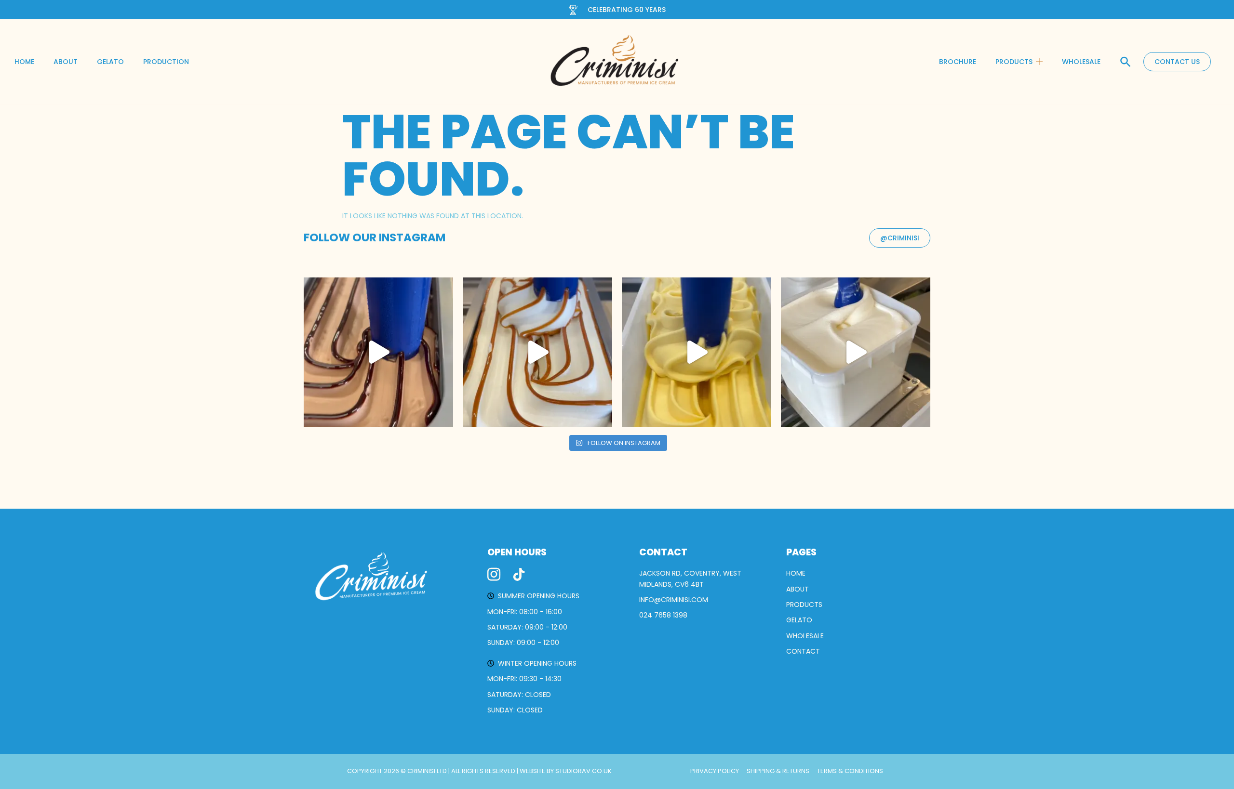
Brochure (957, 61)
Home (24, 61)
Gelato (110, 61)
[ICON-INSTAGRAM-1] (493, 574)
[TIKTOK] (518, 574)
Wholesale (1081, 61)
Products (1014, 61)
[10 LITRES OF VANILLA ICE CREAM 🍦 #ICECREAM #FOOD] (855, 352)
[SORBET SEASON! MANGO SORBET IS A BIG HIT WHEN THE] (696, 352)
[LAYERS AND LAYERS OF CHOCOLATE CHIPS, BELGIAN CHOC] (378, 352)
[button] (1125, 61)
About (66, 61)
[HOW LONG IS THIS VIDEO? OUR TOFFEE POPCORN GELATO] (537, 352)
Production (166, 61)
